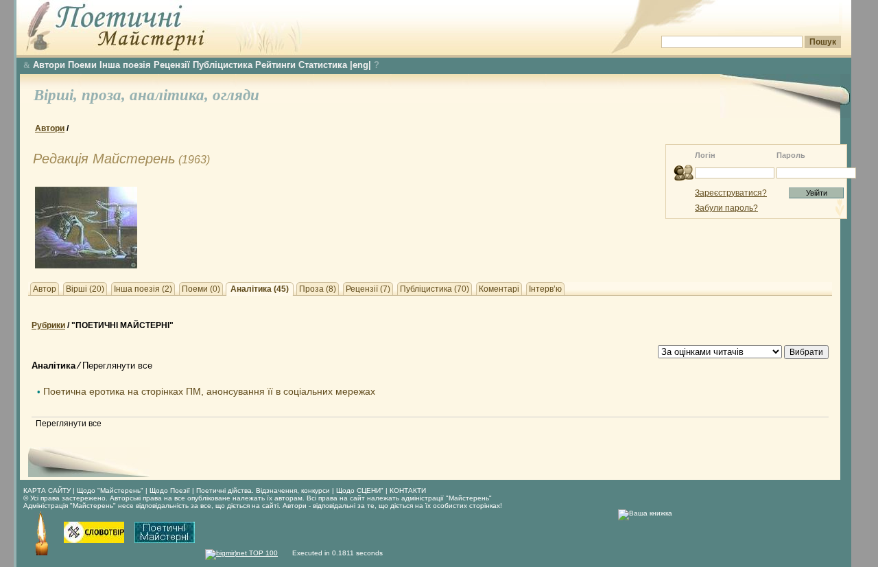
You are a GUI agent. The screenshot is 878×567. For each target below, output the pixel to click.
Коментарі (499, 289)
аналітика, (171, 95)
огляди (236, 95)
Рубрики (48, 325)
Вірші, (58, 95)
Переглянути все (117, 365)
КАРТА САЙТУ (47, 490)
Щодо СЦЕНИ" (359, 490)
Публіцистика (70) (434, 289)
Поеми (82, 65)
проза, (106, 95)
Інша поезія (125, 65)
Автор (44, 289)
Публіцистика (222, 65)
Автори (49, 65)
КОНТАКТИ (408, 490)
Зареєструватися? (731, 193)
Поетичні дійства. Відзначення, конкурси (263, 490)
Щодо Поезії (171, 490)
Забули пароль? (726, 208)
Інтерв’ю (545, 289)
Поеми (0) (201, 289)
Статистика (322, 65)
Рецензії (172, 65)
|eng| (360, 65)
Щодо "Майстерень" (111, 490)
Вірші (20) (85, 289)
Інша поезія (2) (143, 289)
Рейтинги (275, 65)
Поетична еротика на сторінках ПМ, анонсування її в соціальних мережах (209, 391)
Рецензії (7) (368, 289)
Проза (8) (317, 289)
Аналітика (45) (259, 289)
